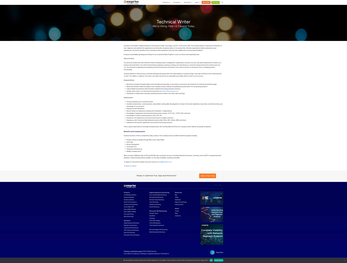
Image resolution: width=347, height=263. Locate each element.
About (177, 208)
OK (211, 260)
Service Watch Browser (130, 209)
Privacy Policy (219, 252)
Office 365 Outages (154, 220)
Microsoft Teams (153, 213)
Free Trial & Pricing (129, 214)
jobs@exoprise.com (165, 162)
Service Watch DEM (129, 207)
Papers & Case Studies (181, 202)
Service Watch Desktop (130, 211)
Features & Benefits (129, 197)
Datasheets (178, 199)
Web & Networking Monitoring (157, 232)
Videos (176, 197)
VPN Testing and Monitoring (131, 230)
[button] (222, 2)
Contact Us (178, 215)
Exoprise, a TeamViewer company (134, 251)
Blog (176, 195)
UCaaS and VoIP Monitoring (131, 227)
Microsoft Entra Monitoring (156, 197)
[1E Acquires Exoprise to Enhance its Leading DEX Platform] (211, 198)
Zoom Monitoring (153, 202)
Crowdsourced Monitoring (131, 204)
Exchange (152, 218)
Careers (177, 211)
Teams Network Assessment (156, 225)
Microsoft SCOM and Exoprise (131, 235)
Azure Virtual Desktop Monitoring (158, 195)
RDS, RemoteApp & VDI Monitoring (158, 229)
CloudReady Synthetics (130, 195)
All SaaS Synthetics (129, 199)
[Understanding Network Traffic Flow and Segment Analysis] (211, 214)
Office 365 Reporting (154, 223)
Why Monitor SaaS (128, 216)
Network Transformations (130, 225)
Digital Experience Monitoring (131, 223)
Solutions (127, 220)
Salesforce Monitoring (155, 204)
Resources (178, 192)
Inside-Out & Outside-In (130, 202)
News (176, 213)
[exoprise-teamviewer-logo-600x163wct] (130, 186)
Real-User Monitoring (129, 232)
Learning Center (179, 204)
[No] (345, 260)
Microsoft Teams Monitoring (156, 199)
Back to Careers (131, 166)
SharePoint (152, 215)
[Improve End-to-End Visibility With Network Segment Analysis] (211, 234)
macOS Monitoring (154, 207)
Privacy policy (219, 260)
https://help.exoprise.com (170, 91)
